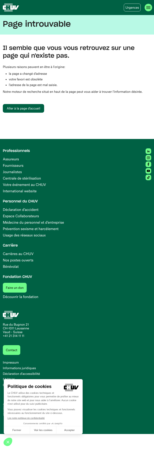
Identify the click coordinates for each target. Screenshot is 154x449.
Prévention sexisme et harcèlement (31, 228)
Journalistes (12, 172)
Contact (11, 350)
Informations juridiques (19, 368)
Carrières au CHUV (18, 253)
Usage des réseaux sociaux (24, 235)
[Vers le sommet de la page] (145, 440)
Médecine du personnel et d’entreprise (33, 222)
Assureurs (11, 159)
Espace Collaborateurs (21, 216)
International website (20, 191)
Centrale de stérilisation (22, 178)
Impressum (11, 362)
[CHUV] (11, 7)
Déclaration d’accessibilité (21, 374)
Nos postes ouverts (18, 260)
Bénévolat (11, 266)
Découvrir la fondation (20, 296)
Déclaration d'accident (20, 209)
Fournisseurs (13, 165)
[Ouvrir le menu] (148, 7)
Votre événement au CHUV (24, 184)
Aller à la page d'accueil (23, 108)
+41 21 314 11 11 (13, 336)
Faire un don (16, 288)
